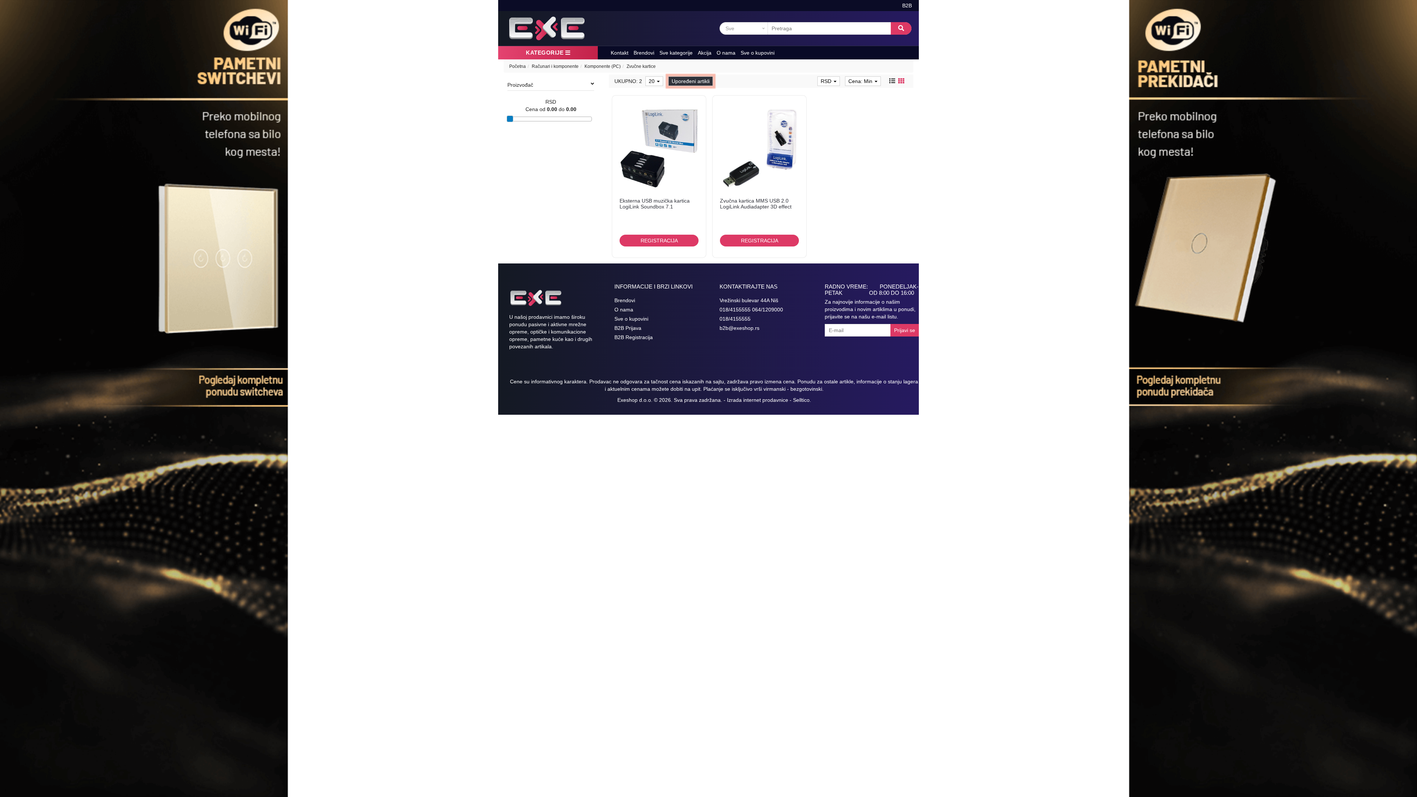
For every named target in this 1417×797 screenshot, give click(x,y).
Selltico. (802, 400)
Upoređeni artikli (691, 81)
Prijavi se (904, 330)
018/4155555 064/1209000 (751, 310)
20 (652, 81)
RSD (827, 81)
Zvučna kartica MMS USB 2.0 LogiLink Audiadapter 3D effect (756, 203)
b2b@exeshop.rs (739, 328)
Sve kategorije (676, 53)
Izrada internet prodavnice (757, 400)
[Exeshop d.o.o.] (547, 28)
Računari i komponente (555, 66)
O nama (726, 53)
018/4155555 (735, 319)
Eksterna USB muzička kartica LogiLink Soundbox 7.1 (655, 203)
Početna (517, 66)
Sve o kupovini (758, 53)
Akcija (704, 53)
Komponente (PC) (603, 66)
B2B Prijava (627, 328)
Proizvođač (520, 85)
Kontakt (619, 53)
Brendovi (644, 53)
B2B (907, 5)
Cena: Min (861, 81)
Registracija (659, 241)
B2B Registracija (633, 337)
